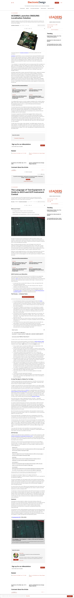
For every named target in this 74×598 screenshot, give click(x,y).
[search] (13, 2)
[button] (12, 2)
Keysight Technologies (23, 201)
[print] (44, 28)
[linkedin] (26, 28)
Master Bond (49, 26)
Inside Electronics (51, 8)
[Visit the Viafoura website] (42, 174)
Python (41, 302)
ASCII (17, 280)
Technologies (22, 8)
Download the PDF (16, 528)
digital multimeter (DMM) (39, 344)
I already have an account (28, 181)
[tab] (13, 170)
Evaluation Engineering (15, 25)
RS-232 (27, 393)
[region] (28, 172)
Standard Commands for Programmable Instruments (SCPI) (22, 444)
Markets (27, 8)
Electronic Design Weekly (34, 8)
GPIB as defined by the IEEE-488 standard (19, 394)
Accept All (69, 596)
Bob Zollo (13, 201)
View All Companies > (55, 29)
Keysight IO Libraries (35, 399)
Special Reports (43, 8)
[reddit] (29, 28)
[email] (31, 28)
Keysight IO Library (18, 292)
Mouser (48, 27)
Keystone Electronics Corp (51, 24)
